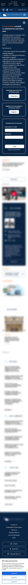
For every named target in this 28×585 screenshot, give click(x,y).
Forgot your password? (14, 149)
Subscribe (14, 96)
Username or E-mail (11, 127)
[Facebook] (11, 2)
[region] (14, 571)
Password (8, 134)
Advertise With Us (14, 532)
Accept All (14, 573)
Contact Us (14, 524)
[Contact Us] (16, 2)
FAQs (14, 537)
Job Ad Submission (14, 535)
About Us (14, 530)
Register (14, 112)
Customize (14, 577)
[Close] (24, 22)
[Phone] (14, 2)
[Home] (11, 14)
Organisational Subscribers (14, 527)
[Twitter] (13, 2)
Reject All (14, 581)
